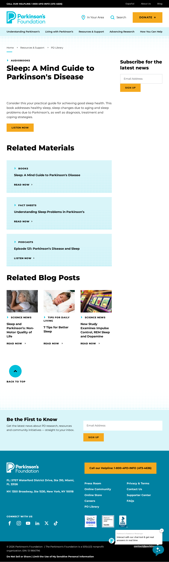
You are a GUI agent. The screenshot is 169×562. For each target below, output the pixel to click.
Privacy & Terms (138, 483)
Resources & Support (32, 47)
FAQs (130, 501)
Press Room (92, 483)
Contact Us (134, 489)
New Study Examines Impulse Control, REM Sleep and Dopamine (95, 330)
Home (10, 47)
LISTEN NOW (20, 127)
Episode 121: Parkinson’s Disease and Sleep (47, 248)
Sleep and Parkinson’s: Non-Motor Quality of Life (20, 330)
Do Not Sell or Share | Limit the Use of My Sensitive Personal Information (50, 556)
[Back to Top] (15, 371)
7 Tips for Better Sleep (56, 329)
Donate (145, 17)
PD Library (57, 47)
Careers (89, 501)
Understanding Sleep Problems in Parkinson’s (49, 212)
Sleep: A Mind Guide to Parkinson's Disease (47, 175)
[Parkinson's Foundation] (26, 17)
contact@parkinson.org (148, 546)
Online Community (97, 489)
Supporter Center (139, 495)
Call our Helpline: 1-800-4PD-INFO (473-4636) (34, 3)
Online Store (93, 495)
